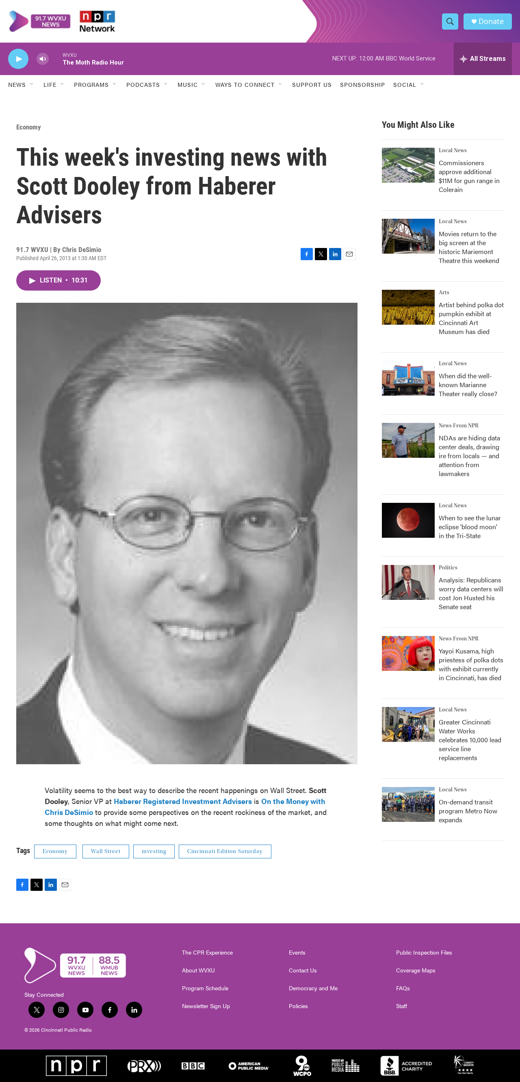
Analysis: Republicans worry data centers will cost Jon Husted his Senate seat (471, 593)
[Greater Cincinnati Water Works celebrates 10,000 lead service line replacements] (408, 724)
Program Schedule (205, 988)
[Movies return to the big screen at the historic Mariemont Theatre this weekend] (408, 236)
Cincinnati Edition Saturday (225, 851)
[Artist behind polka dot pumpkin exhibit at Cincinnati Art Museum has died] (408, 307)
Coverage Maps (416, 970)
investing (154, 851)
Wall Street (106, 851)
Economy (28, 127)
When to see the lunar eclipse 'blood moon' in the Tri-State (470, 526)
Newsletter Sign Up (206, 1006)
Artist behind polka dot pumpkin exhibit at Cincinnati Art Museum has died (471, 318)
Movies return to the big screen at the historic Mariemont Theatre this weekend (469, 247)
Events (297, 952)
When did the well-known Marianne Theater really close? (468, 384)
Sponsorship (362, 84)
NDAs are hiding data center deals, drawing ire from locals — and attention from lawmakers (469, 455)
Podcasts (143, 84)
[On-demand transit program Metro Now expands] (408, 804)
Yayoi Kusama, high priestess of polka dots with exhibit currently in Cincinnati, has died (471, 664)
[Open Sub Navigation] (32, 84)
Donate (491, 21)
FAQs (403, 988)
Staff (401, 1006)
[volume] (43, 59)
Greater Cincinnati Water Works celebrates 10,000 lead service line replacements (470, 739)
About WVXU (198, 970)
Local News (453, 150)
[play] (18, 59)
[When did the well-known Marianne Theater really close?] (408, 378)
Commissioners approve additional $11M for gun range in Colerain (469, 176)
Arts (444, 292)
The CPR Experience (207, 952)
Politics (448, 568)
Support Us (312, 84)
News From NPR (459, 425)
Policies (298, 1006)
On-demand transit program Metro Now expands (468, 810)
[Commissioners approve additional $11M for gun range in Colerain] (408, 165)
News (17, 84)
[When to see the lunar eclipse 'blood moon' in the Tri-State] (408, 520)
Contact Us (303, 970)
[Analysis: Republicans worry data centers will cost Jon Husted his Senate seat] (408, 582)
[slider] (55, 58)
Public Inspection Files (424, 952)
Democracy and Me (313, 988)
